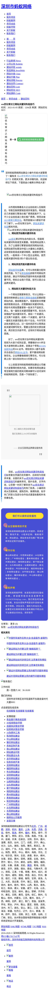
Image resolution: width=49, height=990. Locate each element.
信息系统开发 (13, 762)
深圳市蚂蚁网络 (16, 6)
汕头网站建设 (13, 785)
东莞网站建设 (13, 811)
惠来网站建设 (13, 798)
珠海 (14, 833)
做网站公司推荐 (14, 817)
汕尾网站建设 (13, 781)
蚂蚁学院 (11, 27)
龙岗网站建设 (13, 765)
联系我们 (11, 33)
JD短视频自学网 (14, 723)
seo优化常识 (21, 472)
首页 (9, 14)
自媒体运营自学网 (15, 726)
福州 (27, 833)
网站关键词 (32, 472)
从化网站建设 (13, 808)
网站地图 (5, 926)
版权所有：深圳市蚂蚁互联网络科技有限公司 (23, 939)
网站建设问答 (13, 752)
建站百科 (25, 99)
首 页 (11, 39)
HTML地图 (26, 926)
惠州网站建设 (13, 794)
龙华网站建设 (13, 759)
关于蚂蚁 (11, 30)
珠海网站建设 (13, 736)
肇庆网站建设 (13, 742)
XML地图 (15, 926)
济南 (40, 829)
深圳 (7, 829)
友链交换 (11, 821)
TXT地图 (36, 926)
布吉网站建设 (13, 772)
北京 (34, 826)
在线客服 (11, 711)
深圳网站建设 (13, 775)
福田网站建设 (13, 768)
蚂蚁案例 (11, 20)
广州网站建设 (13, 804)
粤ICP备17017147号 (10, 936)
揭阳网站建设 (13, 791)
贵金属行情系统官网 (16, 719)
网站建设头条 (13, 755)
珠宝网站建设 (13, 801)
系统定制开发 (13, 746)
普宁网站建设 (13, 788)
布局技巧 (10, 481)
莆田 (29, 865)
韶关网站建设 (13, 778)
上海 (27, 829)
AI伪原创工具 (13, 732)
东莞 (34, 829)
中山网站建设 (13, 739)
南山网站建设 (13, 749)
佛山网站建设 (13, 814)
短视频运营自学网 (15, 729)
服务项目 (11, 17)
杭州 (14, 829)
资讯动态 (11, 24)
